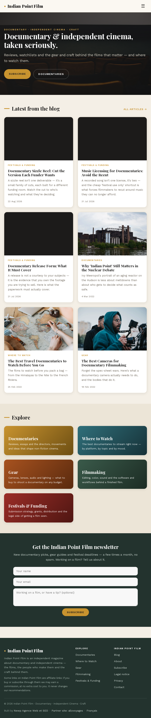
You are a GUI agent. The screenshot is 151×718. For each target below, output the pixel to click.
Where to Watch (86, 661)
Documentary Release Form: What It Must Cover (37, 267)
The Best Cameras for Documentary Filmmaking (104, 362)
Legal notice (121, 674)
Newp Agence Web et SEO (31, 710)
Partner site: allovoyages (67, 710)
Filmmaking (83, 674)
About (118, 661)
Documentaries (51, 74)
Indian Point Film (23, 6)
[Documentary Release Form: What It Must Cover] (38, 233)
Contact (119, 687)
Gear (78, 667)
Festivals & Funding (88, 680)
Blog (117, 654)
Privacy (118, 680)
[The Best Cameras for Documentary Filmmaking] (112, 328)
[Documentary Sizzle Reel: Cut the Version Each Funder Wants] (38, 138)
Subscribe (17, 73)
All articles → (135, 109)
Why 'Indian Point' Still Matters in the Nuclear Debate (110, 267)
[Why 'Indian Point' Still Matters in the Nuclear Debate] (112, 233)
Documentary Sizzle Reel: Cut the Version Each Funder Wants (36, 172)
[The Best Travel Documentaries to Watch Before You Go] (38, 328)
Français (92, 710)
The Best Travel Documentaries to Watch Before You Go (37, 362)
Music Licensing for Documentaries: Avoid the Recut (112, 172)
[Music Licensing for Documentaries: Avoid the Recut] (112, 138)
